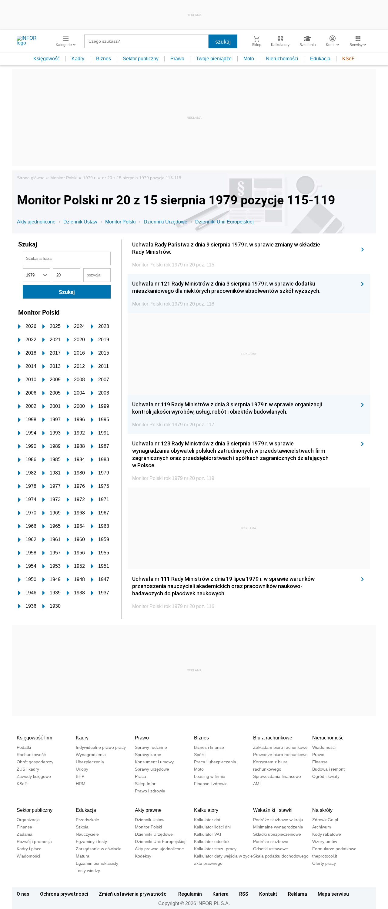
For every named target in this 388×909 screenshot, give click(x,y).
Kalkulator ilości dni (212, 827)
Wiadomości (324, 747)
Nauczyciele (87, 834)
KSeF (348, 58)
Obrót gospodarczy (35, 761)
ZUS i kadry (28, 769)
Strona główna (31, 177)
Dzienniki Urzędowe (165, 221)
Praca (140, 776)
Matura (82, 856)
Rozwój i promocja (34, 841)
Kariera (220, 894)
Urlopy (82, 769)
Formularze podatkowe (334, 848)
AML (257, 783)
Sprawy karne (148, 754)
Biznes (103, 58)
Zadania (24, 834)
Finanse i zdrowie (211, 783)
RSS (243, 894)
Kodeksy (143, 856)
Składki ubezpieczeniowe (277, 834)
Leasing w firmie (209, 776)
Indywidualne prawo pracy (101, 747)
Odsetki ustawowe (270, 848)
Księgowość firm (34, 737)
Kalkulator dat (207, 819)
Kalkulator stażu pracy (215, 848)
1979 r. (89, 177)
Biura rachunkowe (272, 737)
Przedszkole (87, 819)
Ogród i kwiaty (326, 776)
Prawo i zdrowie (150, 790)
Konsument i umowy (154, 761)
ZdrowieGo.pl (325, 819)
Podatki (24, 747)
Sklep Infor (145, 783)
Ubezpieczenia (90, 761)
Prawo (177, 58)
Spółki (200, 754)
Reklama (297, 894)
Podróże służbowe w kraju (278, 819)
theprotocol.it (324, 856)
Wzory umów (324, 841)
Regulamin (190, 894)
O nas (23, 894)
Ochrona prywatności (64, 894)
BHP (80, 776)
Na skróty (322, 810)
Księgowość (46, 58)
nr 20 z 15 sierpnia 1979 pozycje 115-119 (141, 177)
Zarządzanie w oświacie (99, 848)
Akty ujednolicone (36, 221)
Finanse (320, 761)
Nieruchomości (282, 58)
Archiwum (321, 827)
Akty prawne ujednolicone (159, 848)
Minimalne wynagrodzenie (278, 827)
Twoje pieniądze (214, 58)
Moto (248, 58)
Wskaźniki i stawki (273, 810)
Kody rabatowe (326, 834)
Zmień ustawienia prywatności (133, 894)
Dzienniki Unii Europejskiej (224, 221)
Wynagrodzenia (91, 754)
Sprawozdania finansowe (277, 776)
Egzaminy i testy (91, 841)
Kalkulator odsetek (211, 841)
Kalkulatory (206, 810)
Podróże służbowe (270, 841)
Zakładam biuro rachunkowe (280, 747)
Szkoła (82, 827)
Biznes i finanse (209, 747)
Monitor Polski (63, 177)
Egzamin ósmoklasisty (97, 863)
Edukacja (320, 58)
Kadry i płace (29, 848)
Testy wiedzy (88, 870)
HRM (80, 783)
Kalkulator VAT (208, 834)
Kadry (78, 58)
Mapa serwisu (333, 894)
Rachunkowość (31, 754)
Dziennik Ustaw (80, 221)
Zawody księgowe (34, 776)
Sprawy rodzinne (151, 747)
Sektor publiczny (141, 58)
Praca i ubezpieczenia (215, 761)
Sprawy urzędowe (152, 769)
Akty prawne (148, 810)
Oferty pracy (324, 863)
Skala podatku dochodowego (281, 856)
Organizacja (28, 819)
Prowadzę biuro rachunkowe (280, 754)
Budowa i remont (328, 769)
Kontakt (268, 894)
